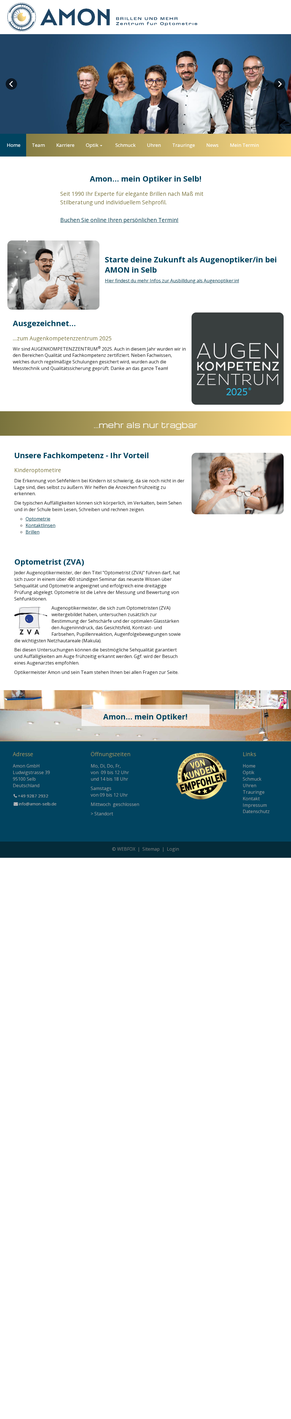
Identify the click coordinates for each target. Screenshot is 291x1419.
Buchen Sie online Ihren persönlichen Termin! (119, 220)
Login (173, 849)
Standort (103, 814)
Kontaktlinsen (40, 525)
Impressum (255, 805)
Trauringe (254, 792)
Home (249, 766)
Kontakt (251, 798)
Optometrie (38, 519)
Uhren (249, 785)
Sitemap (151, 849)
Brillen (33, 532)
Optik (248, 772)
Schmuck (252, 779)
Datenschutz (256, 811)
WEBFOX (126, 849)
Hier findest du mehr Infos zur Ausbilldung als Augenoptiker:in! (172, 280)
